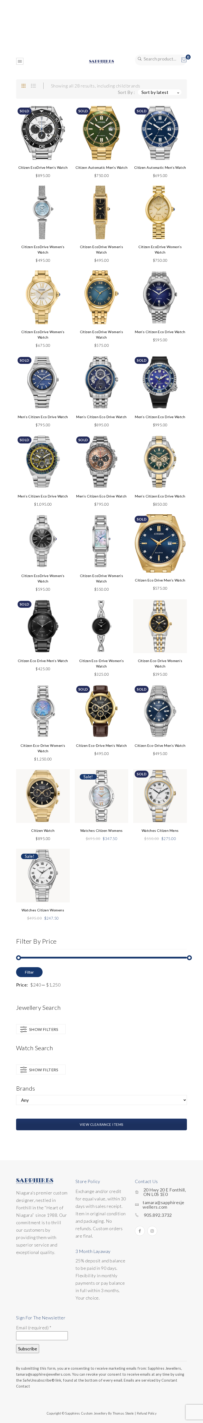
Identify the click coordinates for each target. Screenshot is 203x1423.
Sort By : (126, 92)
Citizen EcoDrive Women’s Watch (43, 249)
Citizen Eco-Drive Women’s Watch (101, 663)
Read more (43, 145)
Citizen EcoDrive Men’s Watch (43, 167)
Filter (29, 972)
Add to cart (42, 224)
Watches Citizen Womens (101, 830)
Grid (23, 86)
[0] (184, 60)
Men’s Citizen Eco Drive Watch (160, 332)
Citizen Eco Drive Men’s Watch (160, 580)
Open (20, 61)
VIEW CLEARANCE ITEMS (102, 1124)
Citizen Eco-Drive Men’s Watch (101, 745)
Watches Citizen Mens (160, 830)
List (33, 86)
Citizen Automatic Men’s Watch (101, 167)
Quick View (60, 121)
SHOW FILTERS (43, 1029)
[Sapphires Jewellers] (101, 61)
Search (139, 59)
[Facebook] (140, 1231)
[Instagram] (152, 1231)
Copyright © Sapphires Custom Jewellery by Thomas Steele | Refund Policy (101, 1413)
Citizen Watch (42, 830)
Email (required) (33, 1327)
